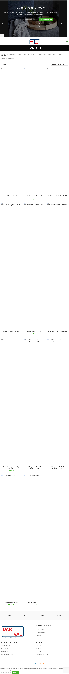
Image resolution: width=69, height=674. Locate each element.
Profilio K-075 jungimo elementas (57, 195)
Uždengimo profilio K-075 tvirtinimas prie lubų (34, 467)
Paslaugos (38, 635)
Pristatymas (4, 651)
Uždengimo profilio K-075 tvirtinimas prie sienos (57, 467)
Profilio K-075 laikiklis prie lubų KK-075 (11, 332)
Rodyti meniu (6, 64)
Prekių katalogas (11, 54)
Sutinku (15, 672)
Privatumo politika (40, 651)
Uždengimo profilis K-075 (11, 602)
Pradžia (3, 54)
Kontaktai (38, 648)
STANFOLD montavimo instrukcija (57, 331)
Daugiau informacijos (5, 672)
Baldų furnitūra (40, 629)
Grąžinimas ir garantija (7, 654)
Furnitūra (19, 54)
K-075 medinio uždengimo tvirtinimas (34, 196)
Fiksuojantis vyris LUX (11, 195)
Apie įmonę (39, 645)
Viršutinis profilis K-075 (34, 602)
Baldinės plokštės (40, 632)
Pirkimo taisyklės (5, 645)
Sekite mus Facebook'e (42, 654)
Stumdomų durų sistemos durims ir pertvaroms (51, 54)
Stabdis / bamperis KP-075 (34, 331)
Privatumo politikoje (59, 24)
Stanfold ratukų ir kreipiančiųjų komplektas (11, 467)
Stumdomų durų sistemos (30, 54)
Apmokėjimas (5, 648)
